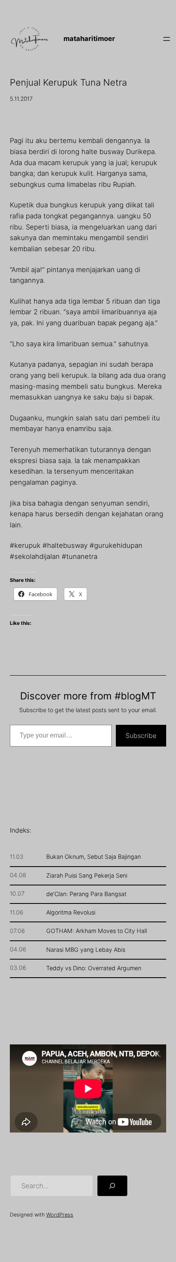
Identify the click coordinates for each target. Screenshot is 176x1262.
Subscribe (141, 735)
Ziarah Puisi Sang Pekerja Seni (86, 875)
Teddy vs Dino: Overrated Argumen (93, 968)
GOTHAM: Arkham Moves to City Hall (96, 931)
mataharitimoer (89, 38)
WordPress (59, 1215)
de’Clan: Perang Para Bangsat (86, 894)
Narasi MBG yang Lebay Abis (85, 949)
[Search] (112, 1186)
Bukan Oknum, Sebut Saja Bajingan (93, 856)
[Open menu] (166, 39)
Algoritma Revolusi (70, 912)
